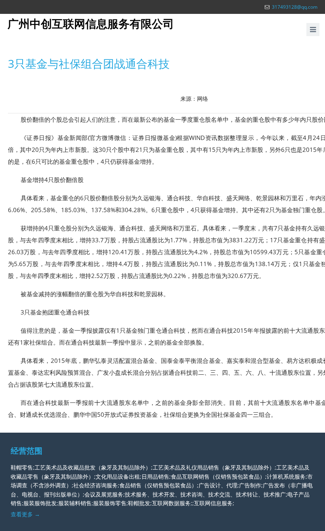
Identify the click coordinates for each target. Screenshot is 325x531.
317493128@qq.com (294, 7)
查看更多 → (25, 514)
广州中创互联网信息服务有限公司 (91, 23)
